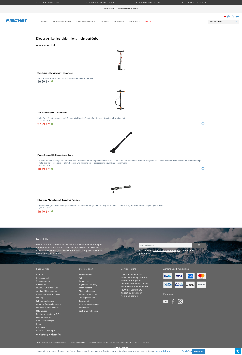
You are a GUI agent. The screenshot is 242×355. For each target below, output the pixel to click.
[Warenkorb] (237, 16)
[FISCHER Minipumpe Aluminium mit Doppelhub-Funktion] (121, 187)
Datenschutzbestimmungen (166, 250)
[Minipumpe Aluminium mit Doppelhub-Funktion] (203, 211)
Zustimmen (198, 351)
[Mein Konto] (232, 16)
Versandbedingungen (88, 294)
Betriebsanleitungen (45, 321)
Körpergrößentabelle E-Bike (48, 304)
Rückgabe (40, 327)
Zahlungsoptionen (87, 298)
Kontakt (39, 324)
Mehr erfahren (163, 351)
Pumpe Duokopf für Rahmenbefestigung (55, 155)
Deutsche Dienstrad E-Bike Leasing (48, 296)
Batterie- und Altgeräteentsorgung (88, 283)
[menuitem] (45, 21)
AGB (81, 278)
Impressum (84, 308)
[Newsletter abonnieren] (199, 245)
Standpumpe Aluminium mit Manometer (55, 73)
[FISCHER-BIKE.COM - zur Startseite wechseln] (16, 21)
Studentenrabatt (43, 281)
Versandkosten (76, 342)
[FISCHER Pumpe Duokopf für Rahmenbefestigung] (121, 142)
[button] (238, 351)
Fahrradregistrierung (45, 301)
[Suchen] (236, 22)
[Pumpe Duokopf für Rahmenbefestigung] (203, 169)
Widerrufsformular (87, 291)
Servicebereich (42, 278)
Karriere (39, 275)
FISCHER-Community (131, 290)
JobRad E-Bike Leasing (46, 291)
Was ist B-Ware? (43, 317)
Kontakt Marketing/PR (46, 331)
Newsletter (41, 284)
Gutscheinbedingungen (89, 304)
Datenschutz (84, 301)
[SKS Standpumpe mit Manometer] (121, 100)
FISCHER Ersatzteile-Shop (47, 288)
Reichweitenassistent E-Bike (49, 314)
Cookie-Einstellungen (88, 311)
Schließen (187, 351)
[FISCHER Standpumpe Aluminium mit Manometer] (121, 60)
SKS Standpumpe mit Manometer (52, 112)
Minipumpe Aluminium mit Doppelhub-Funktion (58, 200)
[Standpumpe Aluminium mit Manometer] (203, 81)
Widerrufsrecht (85, 288)
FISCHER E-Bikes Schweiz (47, 308)
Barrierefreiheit (85, 275)
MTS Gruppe (41, 311)
